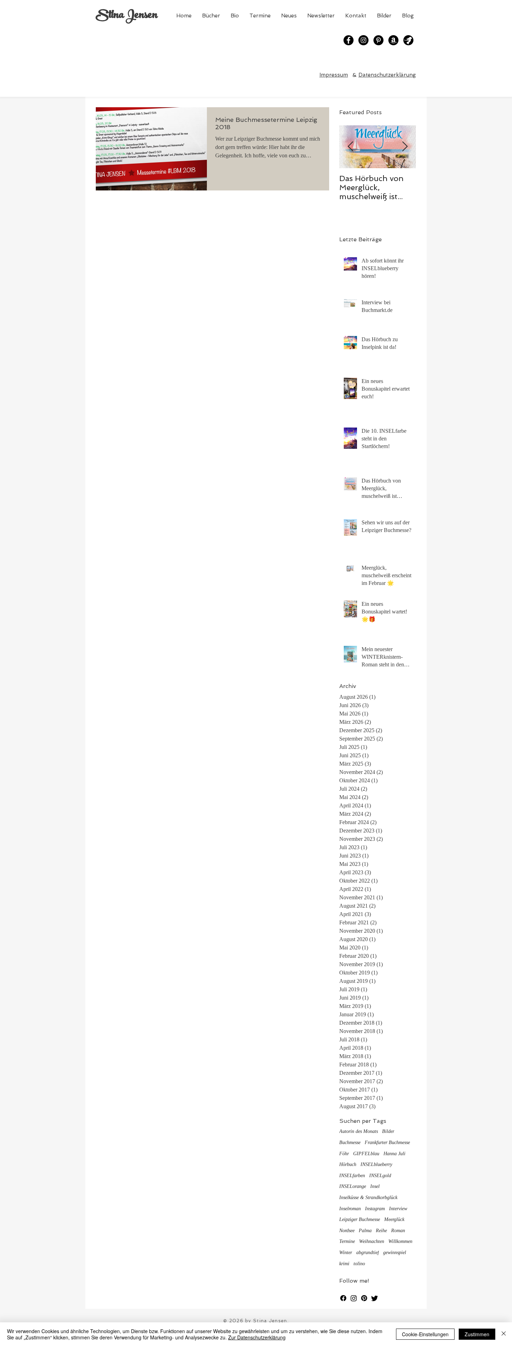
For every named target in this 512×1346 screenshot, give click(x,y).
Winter (345, 1252)
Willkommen (400, 1241)
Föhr (344, 1153)
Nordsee (347, 1230)
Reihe (381, 1230)
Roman (398, 1230)
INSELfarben (352, 1175)
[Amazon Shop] (393, 40)
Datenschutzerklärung (387, 75)
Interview (398, 1208)
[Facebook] (348, 40)
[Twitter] (375, 1298)
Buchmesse (349, 1142)
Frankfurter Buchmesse (387, 1142)
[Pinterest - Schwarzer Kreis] (378, 40)
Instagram (375, 1208)
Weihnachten (371, 1241)
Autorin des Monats (358, 1131)
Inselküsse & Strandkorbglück (368, 1197)
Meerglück (394, 1219)
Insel (375, 1186)
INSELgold (380, 1175)
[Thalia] (408, 40)
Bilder (388, 1131)
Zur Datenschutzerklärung (257, 1337)
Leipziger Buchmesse (359, 1219)
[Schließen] (503, 1334)
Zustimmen (477, 1334)
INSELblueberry (376, 1164)
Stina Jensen (126, 16)
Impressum (333, 75)
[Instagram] (363, 40)
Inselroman (350, 1208)
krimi (344, 1263)
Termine (347, 1241)
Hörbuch (347, 1164)
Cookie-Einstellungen (425, 1334)
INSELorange (352, 1186)
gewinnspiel (394, 1252)
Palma (365, 1230)
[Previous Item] (350, 147)
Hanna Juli (394, 1153)
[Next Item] (405, 147)
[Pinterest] (364, 1298)
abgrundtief (367, 1252)
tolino (359, 1263)
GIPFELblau (366, 1153)
